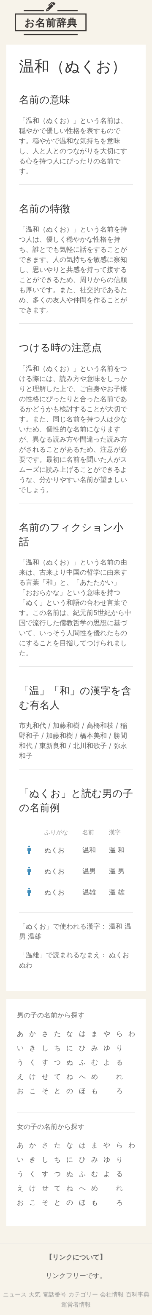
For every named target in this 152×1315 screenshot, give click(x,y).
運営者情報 (76, 1304)
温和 (89, 850)
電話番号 (54, 1294)
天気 (35, 1294)
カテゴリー (83, 1294)
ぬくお (54, 850)
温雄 (89, 892)
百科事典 (137, 1294)
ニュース (15, 1294)
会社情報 (112, 1294)
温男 (89, 871)
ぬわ (26, 965)
